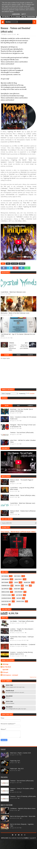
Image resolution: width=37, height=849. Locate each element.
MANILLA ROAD (5, 592)
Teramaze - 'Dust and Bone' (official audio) (22, 432)
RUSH (26, 585)
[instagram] (24, 835)
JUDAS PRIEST (18, 579)
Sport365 (5, 669)
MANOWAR (21, 263)
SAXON (16, 582)
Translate (31, 393)
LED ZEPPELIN (5, 588)
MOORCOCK (4, 604)
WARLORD (17, 585)
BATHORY (19, 598)
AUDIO (8, 263)
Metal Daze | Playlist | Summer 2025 (20, 753)
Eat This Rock (7, 667)
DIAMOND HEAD (6, 585)
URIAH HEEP (17, 588)
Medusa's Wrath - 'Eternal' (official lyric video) (22, 495)
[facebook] (12, 835)
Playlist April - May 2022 (17, 768)
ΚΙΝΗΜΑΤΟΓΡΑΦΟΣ (6, 598)
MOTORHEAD (5, 576)
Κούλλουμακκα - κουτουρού (10, 675)
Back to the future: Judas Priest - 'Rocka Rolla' (22, 816)
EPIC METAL (14, 263)
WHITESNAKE (5, 582)
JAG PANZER (19, 595)
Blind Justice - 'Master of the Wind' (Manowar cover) (15, 313)
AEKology (5, 664)
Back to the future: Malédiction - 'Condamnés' (22, 644)
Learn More (16, 14)
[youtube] (19, 835)
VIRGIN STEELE (20, 601)
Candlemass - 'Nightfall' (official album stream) (22, 808)
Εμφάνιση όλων (33, 677)
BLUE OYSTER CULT (6, 601)
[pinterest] (22, 835)
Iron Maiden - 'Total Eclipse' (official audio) (22, 621)
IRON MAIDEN (5, 579)
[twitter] (16, 835)
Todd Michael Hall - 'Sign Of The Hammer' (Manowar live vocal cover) (18, 335)
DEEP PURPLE (17, 576)
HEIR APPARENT (19, 592)
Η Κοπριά (5, 672)
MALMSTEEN (27, 582)
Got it (24, 14)
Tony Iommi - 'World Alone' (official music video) (18, 532)
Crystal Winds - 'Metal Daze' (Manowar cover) (13, 292)
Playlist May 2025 (15, 760)
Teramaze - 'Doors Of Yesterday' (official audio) (23, 796)
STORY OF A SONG (6, 595)
